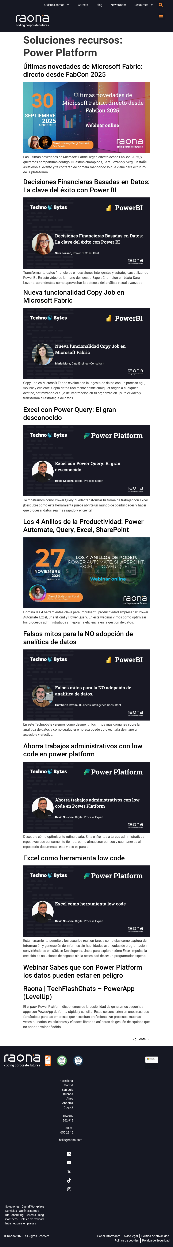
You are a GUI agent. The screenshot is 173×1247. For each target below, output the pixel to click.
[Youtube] (69, 1162)
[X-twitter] (69, 1171)
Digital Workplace (33, 1206)
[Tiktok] (69, 1180)
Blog (99, 5)
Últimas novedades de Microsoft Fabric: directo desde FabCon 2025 (82, 70)
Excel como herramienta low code (74, 858)
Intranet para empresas (20, 1223)
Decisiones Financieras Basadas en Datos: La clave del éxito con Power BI (86, 186)
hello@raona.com (70, 1140)
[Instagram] (69, 1189)
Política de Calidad (32, 1219)
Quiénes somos (54, 5)
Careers (83, 5)
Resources (141, 5)
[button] (160, 4)
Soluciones (12, 1206)
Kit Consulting (14, 1215)
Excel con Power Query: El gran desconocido (69, 414)
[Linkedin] (69, 1154)
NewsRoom (118, 5)
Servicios (11, 1210)
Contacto (11, 1219)
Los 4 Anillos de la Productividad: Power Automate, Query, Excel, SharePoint (83, 526)
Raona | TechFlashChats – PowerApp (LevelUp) (79, 993)
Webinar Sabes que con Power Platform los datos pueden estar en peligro (82, 971)
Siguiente (141, 1039)
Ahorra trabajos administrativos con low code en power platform (82, 750)
